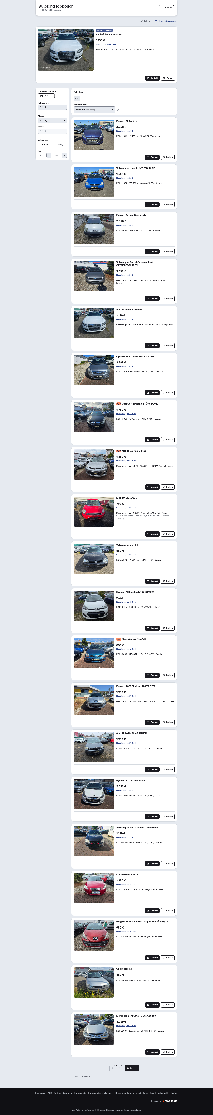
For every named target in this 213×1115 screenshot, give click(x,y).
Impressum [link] (40, 1093)
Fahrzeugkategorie (47, 91)
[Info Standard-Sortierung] (117, 110)
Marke (41, 116)
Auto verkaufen (83, 1110)
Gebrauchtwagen (114, 1110)
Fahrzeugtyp (44, 103)
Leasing (59, 144)
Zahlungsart (43, 140)
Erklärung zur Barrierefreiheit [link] (127, 1093)
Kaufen (45, 144)
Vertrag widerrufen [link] (63, 1093)
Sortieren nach (81, 104)
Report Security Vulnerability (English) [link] (160, 1093)
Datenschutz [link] (80, 1093)
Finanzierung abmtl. (106, 44)
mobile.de (136, 1110)
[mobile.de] (170, 1101)
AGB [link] (50, 1093)
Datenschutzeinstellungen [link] (100, 1093)
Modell (41, 127)
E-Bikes (98, 1110)
